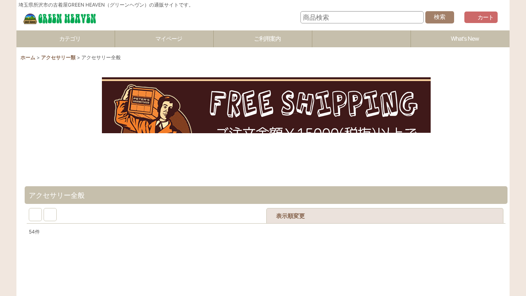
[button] (361, 38)
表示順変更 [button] (342, 215)
